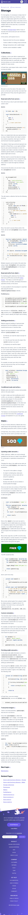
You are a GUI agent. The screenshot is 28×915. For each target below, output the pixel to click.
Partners (14, 865)
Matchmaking (4, 771)
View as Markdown (16, 7)
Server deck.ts (7, 799)
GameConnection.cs (8, 794)
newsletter (19, 833)
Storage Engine (12, 29)
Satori (14, 852)
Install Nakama (14, 824)
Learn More (14, 828)
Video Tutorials (14, 883)
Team (14, 870)
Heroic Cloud (14, 855)
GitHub (14, 888)
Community (14, 891)
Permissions (6, 787)
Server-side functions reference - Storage (14, 780)
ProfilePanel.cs (7, 792)
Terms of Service (14, 898)
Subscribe (22, 836)
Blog (14, 867)
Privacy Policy (14, 901)
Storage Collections (8, 784)
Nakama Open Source (14, 844)
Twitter (14, 873)
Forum (14, 885)
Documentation (14, 880)
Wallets (5, 789)
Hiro (14, 849)
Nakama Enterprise (14, 847)
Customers (14, 862)
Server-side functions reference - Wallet (14, 782)
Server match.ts (7, 802)
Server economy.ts (8, 797)
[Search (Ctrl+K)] (21, 1)
